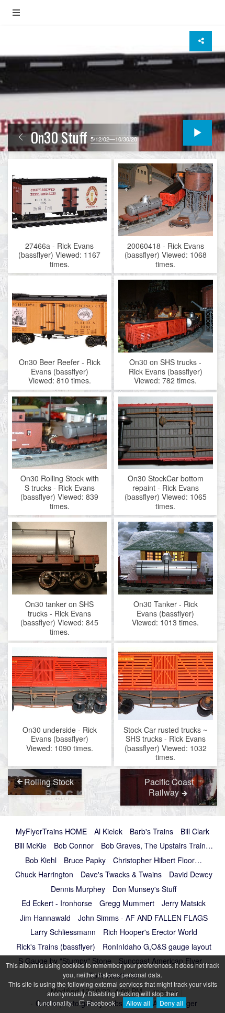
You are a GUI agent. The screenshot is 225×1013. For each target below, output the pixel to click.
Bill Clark (195, 831)
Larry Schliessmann (63, 932)
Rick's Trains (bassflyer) (55, 947)
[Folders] (16, 12)
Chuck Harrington (44, 874)
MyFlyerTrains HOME (51, 831)
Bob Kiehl (41, 860)
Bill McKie (31, 846)
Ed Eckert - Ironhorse (56, 903)
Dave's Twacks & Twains (121, 874)
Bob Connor (74, 846)
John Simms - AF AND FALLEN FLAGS (143, 918)
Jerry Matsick (184, 903)
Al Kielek (108, 831)
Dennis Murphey (78, 889)
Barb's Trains (151, 831)
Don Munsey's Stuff (144, 889)
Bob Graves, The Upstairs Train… (157, 846)
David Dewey (190, 874)
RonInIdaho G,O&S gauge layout (157, 947)
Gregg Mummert (126, 903)
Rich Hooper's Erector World (150, 932)
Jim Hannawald (45, 918)
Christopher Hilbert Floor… (157, 860)
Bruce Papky (85, 860)
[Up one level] (22, 137)
